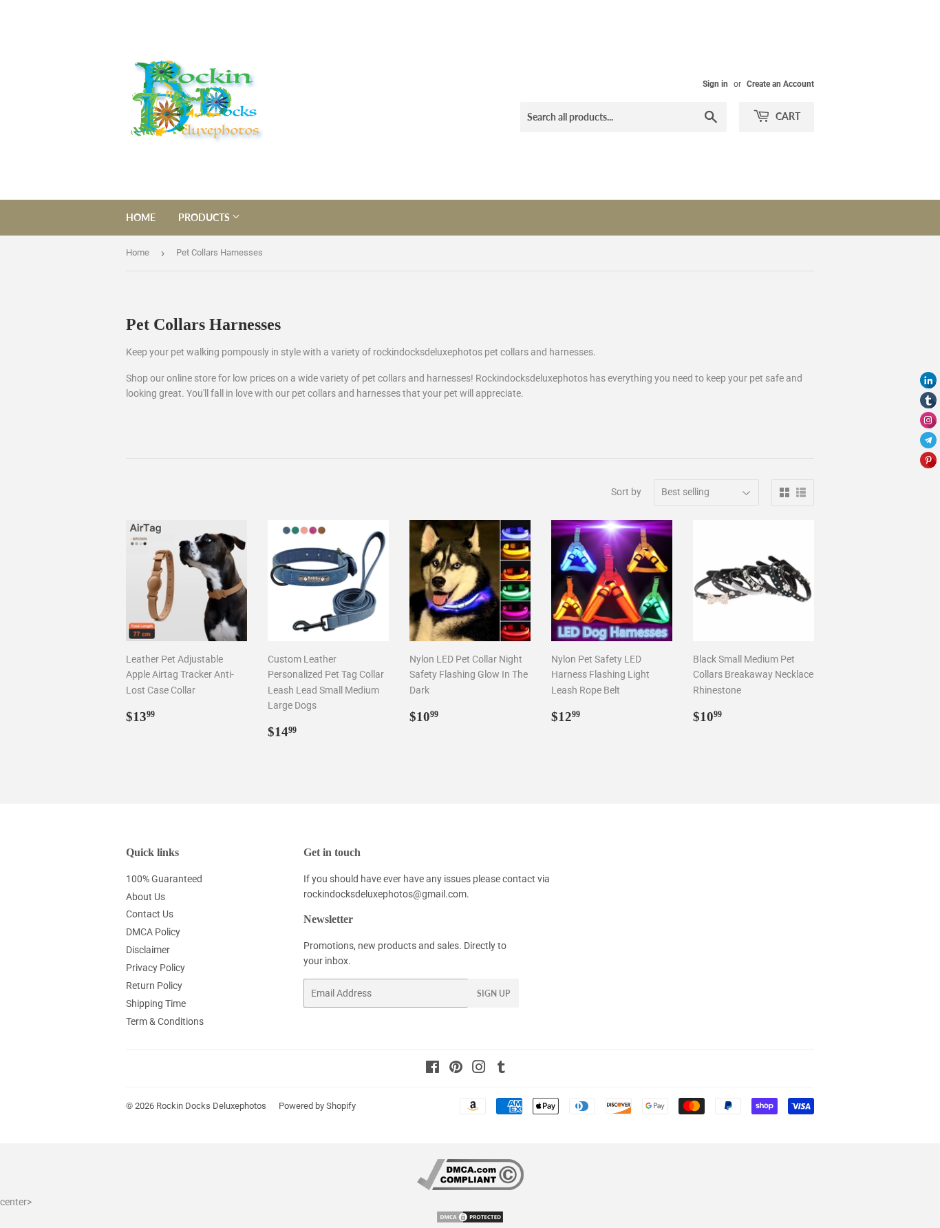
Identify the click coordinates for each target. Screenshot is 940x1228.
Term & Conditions (165, 1021)
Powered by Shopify (317, 1106)
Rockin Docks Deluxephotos (211, 1106)
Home (141, 217)
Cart (786, 116)
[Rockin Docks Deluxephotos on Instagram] (479, 1068)
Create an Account (780, 84)
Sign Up (493, 993)
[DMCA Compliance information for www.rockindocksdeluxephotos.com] (470, 1186)
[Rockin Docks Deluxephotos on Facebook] (432, 1068)
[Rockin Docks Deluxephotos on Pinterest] (456, 1068)
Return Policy (154, 985)
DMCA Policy (153, 931)
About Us (145, 896)
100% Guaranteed (164, 878)
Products (205, 217)
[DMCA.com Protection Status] (470, 1220)
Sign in (715, 84)
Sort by (626, 491)
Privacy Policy (155, 967)
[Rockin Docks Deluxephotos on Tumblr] (501, 1068)
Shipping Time (156, 1003)
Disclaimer (148, 949)
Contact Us (149, 913)
